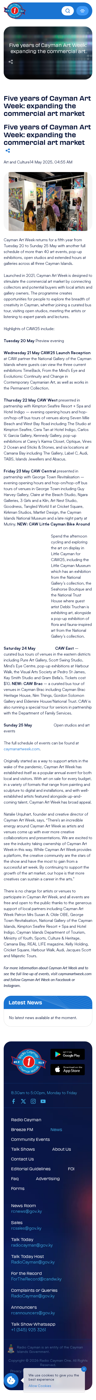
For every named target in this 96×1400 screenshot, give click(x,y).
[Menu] (82, 10)
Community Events (30, 1139)
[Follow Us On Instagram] (33, 1101)
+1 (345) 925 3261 (28, 1329)
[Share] (11, 61)
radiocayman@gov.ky (32, 1245)
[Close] (84, 1369)
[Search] (68, 10)
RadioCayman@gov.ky (33, 1262)
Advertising (48, 1178)
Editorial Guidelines (31, 1168)
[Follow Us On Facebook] (13, 1101)
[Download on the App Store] (67, 1070)
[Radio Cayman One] (15, 17)
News (56, 1129)
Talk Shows (23, 1149)
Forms (18, 1188)
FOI (71, 1168)
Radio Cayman (26, 1119)
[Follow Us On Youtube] (43, 1101)
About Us (61, 1149)
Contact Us (22, 1159)
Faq (15, 1178)
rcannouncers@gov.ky (33, 1312)
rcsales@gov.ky (26, 1228)
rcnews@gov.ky (26, 1211)
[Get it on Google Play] (67, 1055)
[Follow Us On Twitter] (23, 1101)
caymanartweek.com (22, 748)
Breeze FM (22, 1129)
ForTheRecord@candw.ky (36, 1278)
